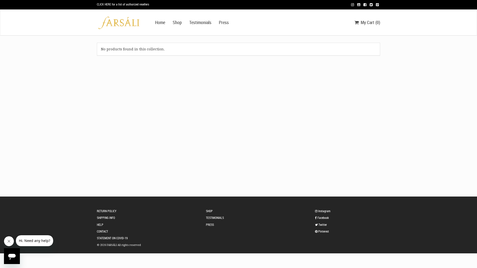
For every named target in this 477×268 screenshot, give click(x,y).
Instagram (324, 211)
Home (160, 22)
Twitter (322, 225)
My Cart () (369, 22)
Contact (102, 231)
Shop (177, 22)
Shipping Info (106, 218)
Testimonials (200, 22)
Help (100, 225)
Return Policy (106, 211)
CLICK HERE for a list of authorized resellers (123, 4)
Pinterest (323, 231)
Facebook (323, 218)
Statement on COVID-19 (112, 238)
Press (224, 22)
